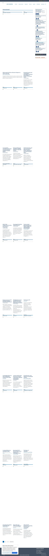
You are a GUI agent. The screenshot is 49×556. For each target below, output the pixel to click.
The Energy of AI (27, 299)
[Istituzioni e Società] (38, 18)
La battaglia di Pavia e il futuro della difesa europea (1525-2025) (7, 376)
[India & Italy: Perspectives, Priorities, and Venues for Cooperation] (7, 194)
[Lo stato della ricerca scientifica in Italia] (7, 420)
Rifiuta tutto (9, 552)
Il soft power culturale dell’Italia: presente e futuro (41, 16)
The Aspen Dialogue (5, 152)
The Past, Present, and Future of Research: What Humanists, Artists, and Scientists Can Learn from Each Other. (28, 150)
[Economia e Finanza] (36, 46)
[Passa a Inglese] (45, 0)
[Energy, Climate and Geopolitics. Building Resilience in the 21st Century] (17, 118)
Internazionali (4, 378)
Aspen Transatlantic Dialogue (6, 74)
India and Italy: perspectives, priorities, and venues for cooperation (28, 526)
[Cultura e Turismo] (36, 18)
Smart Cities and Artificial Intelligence (17, 525)
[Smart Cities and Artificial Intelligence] (17, 495)
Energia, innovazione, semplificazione (39, 39)
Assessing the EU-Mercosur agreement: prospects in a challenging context (17, 452)
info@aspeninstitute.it (42, 553)
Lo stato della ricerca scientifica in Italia (7, 451)
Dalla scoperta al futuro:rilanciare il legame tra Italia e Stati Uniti (11, 73)
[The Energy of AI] (28, 270)
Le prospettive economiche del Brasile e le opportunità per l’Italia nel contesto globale (7, 149)
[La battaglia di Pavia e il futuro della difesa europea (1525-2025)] (7, 345)
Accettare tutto (14, 552)
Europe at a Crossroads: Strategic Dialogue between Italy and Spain (7, 300)
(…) (12, 78)
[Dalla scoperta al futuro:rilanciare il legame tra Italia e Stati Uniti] (12, 42)
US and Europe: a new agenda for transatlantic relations (28, 376)
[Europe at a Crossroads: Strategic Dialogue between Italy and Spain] (7, 270)
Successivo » (11, 541)
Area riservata (41, 0)
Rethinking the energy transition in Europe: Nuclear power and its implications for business (17, 301)
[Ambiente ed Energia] (37, 41)
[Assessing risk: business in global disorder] (17, 194)
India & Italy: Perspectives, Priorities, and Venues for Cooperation (7, 226)
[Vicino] (17, 545)
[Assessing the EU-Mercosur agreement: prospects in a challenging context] (17, 420)
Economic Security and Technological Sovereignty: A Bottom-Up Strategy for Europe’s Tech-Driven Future (28, 75)
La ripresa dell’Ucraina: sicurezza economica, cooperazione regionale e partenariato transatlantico (17, 377)
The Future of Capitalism (26, 451)
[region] (10, 549)
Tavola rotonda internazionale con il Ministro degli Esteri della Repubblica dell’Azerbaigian (27, 226)
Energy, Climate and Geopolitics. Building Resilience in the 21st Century (17, 149)
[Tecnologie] (38, 36)
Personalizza (5, 552)
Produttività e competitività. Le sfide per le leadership (40, 49)
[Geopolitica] (36, 36)
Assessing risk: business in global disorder (17, 225)
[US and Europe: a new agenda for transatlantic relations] (28, 345)
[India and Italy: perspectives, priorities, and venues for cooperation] (28, 495)
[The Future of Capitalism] (28, 420)
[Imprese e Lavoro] (38, 51)
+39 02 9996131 (39, 552)
